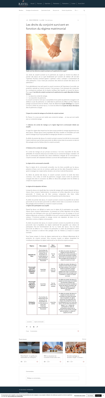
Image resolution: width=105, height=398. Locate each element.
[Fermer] (103, 395)
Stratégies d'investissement (32, 10)
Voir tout (84, 339)
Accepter (98, 395)
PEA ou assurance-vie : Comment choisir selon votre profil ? (52, 356)
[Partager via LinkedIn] (33, 326)
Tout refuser (90, 395)
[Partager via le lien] (37, 326)
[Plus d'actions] (78, 20)
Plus (76, 10)
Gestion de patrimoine (67, 10)
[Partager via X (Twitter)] (30, 326)
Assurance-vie (56, 10)
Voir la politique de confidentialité (15, 396)
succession (29, 321)
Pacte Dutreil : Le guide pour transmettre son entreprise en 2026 (29, 356)
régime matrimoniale (39, 321)
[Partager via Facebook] (26, 326)
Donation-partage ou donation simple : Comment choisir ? (75, 356)
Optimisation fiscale (45, 10)
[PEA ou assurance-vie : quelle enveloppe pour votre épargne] (52, 347)
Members (21, 10)
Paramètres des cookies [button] (79, 395)
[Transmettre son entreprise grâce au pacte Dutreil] (29, 347)
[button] (84, 10)
